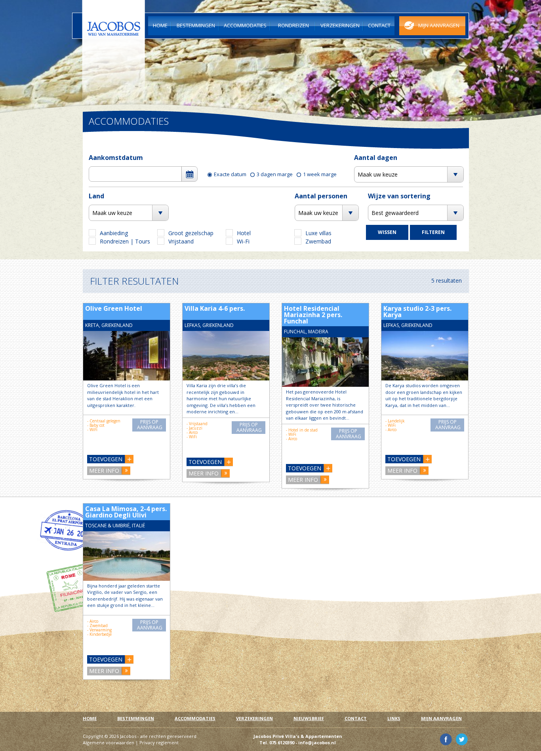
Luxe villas (318, 233)
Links (393, 718)
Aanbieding (114, 233)
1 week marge (320, 174)
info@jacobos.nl (317, 742)
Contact (356, 718)
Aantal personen (321, 196)
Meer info (104, 470)
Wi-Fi (243, 241)
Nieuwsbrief (308, 718)
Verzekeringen (254, 718)
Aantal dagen (375, 157)
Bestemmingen (135, 718)
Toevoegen (105, 459)
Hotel (244, 233)
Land (96, 196)
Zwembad (318, 241)
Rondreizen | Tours (125, 241)
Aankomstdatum (116, 157)
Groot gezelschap (190, 233)
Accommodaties (195, 718)
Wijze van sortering (399, 196)
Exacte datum (230, 174)
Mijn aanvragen (441, 718)
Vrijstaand (181, 241)
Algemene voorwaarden (108, 742)
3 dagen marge (275, 174)
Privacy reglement (159, 742)
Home (90, 718)
